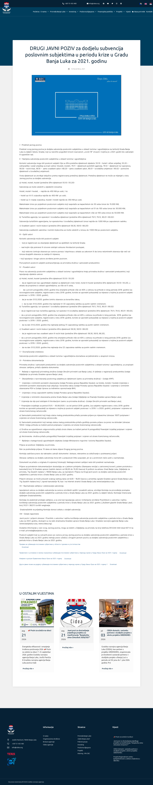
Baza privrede (139, 12)
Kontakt (149, 12)
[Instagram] (116, 3)
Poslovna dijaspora (87, 12)
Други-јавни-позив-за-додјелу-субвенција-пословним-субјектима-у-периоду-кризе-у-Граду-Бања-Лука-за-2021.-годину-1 (63, 564)
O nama (43, 12)
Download (25, 547)
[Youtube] (108, 3)
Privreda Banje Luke (57, 12)
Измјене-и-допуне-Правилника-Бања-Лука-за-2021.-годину (40, 559)
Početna (36, 12)
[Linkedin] (121, 3)
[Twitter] (112, 3)
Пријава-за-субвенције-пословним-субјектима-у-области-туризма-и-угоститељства (49, 544)
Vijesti (128, 12)
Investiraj (72, 12)
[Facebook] (103, 3)
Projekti (119, 12)
